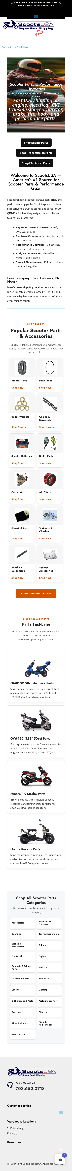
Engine (42, 956)
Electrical (17, 956)
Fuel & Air (43, 967)
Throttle (43, 1012)
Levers (15, 989)
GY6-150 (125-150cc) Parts (30, 738)
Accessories (18, 922)
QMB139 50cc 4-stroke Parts (32, 683)
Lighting (43, 989)
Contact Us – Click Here (15, 47)
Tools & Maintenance (45, 1023)
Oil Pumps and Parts (22, 1001)
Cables (42, 945)
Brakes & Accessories (18, 945)
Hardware (44, 978)
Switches (16, 1012)
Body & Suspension (49, 934)
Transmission (19, 1034)
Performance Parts (49, 1001)
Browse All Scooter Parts (36, 593)
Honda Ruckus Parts (25, 849)
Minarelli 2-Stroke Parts (27, 794)
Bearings (16, 934)
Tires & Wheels (20, 1023)
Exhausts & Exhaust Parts (22, 967)
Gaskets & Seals (20, 978)
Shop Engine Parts (36, 142)
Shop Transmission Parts (36, 153)
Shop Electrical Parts (36, 163)
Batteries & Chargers (45, 923)
